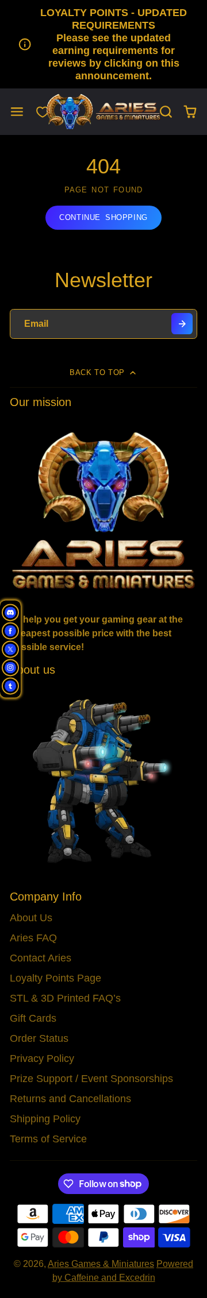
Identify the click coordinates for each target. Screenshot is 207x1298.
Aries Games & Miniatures (101, 1264)
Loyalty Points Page (55, 978)
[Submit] (182, 323)
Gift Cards (33, 1018)
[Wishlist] (42, 112)
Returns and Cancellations (70, 1098)
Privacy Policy (42, 1058)
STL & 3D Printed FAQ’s (65, 998)
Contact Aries (40, 958)
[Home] (103, 112)
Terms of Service (48, 1139)
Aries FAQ (33, 938)
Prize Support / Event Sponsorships (91, 1078)
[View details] (103, 509)
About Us (31, 918)
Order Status (39, 1038)
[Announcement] (103, 44)
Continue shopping (103, 217)
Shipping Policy (45, 1119)
